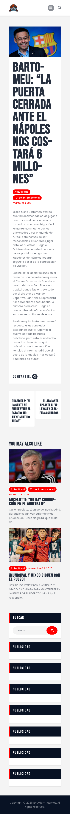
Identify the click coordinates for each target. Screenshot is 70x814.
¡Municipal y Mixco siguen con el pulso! (34, 577)
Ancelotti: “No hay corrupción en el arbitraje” (32, 502)
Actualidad (21, 192)
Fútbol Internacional (27, 197)
